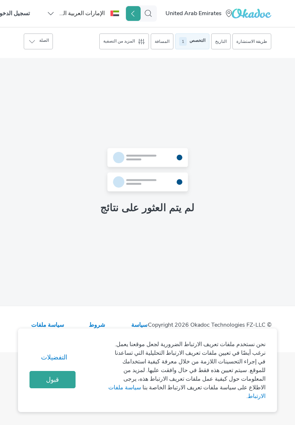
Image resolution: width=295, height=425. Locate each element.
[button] (82, 13)
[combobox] (194, 13)
